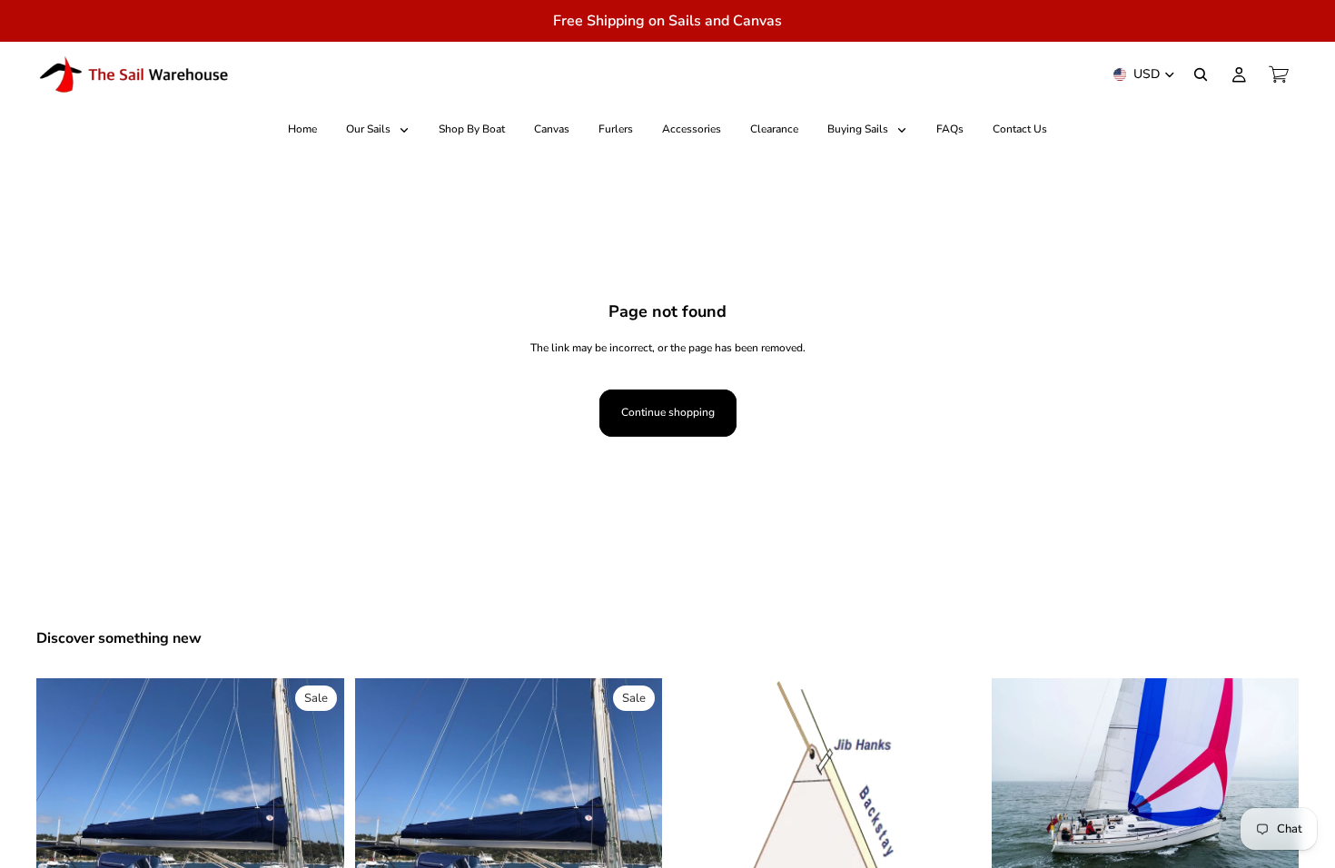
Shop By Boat (472, 129)
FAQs (950, 129)
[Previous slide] (63, 794)
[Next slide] (317, 794)
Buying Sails (859, 129)
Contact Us (1020, 129)
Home (302, 129)
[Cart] (1279, 74)
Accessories (691, 129)
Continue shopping (668, 412)
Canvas (551, 129)
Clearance (774, 129)
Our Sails (369, 129)
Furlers (615, 129)
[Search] (1201, 74)
